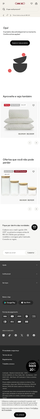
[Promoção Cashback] (32, 366)
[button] (30, 143)
